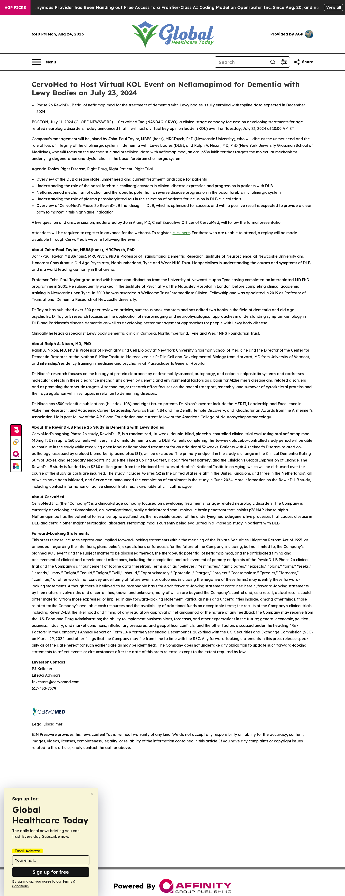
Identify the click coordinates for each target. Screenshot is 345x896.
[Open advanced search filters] (284, 62)
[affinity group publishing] (16, 454)
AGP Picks (15, 7)
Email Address (27, 851)
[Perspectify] (16, 442)
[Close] (91, 794)
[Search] (272, 62)
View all (333, 7)
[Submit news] (16, 430)
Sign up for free (51, 872)
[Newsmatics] (16, 466)
